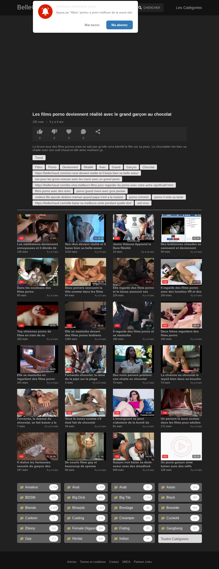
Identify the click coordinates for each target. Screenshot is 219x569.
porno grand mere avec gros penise (101, 191)
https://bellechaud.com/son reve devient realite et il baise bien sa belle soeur (86, 173)
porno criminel (138, 197)
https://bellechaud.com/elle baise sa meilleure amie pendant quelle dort (83, 203)
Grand (116, 167)
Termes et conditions (93, 561)
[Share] (98, 131)
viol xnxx (143, 203)
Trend (39, 157)
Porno (52, 167)
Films (38, 167)
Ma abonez (119, 25)
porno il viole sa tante (168, 197)
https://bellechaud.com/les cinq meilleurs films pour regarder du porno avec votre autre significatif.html (104, 185)
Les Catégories (189, 8)
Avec (102, 167)
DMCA (126, 561)
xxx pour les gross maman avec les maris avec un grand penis (77, 179)
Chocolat (148, 167)
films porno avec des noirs (53, 191)
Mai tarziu (92, 25)
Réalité (88, 167)
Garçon (131, 167)
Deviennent (70, 167)
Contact (114, 561)
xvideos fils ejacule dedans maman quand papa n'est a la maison (79, 197)
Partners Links (143, 561)
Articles (72, 561)
